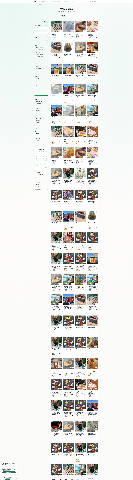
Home (39, 1)
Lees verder (8, 470)
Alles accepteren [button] (9, 472)
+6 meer (36, 58)
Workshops (40, 4)
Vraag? (7, 479)
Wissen (70, 15)
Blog (73, 1)
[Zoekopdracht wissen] (47, 27)
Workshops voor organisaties (56, 1)
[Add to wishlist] (60, 22)
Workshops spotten (45, 1)
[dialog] (9, 470)
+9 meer (36, 128)
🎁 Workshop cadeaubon (67, 1)
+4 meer (36, 112)
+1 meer (36, 73)
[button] (9, 477)
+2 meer (36, 89)
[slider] (34, 95)
